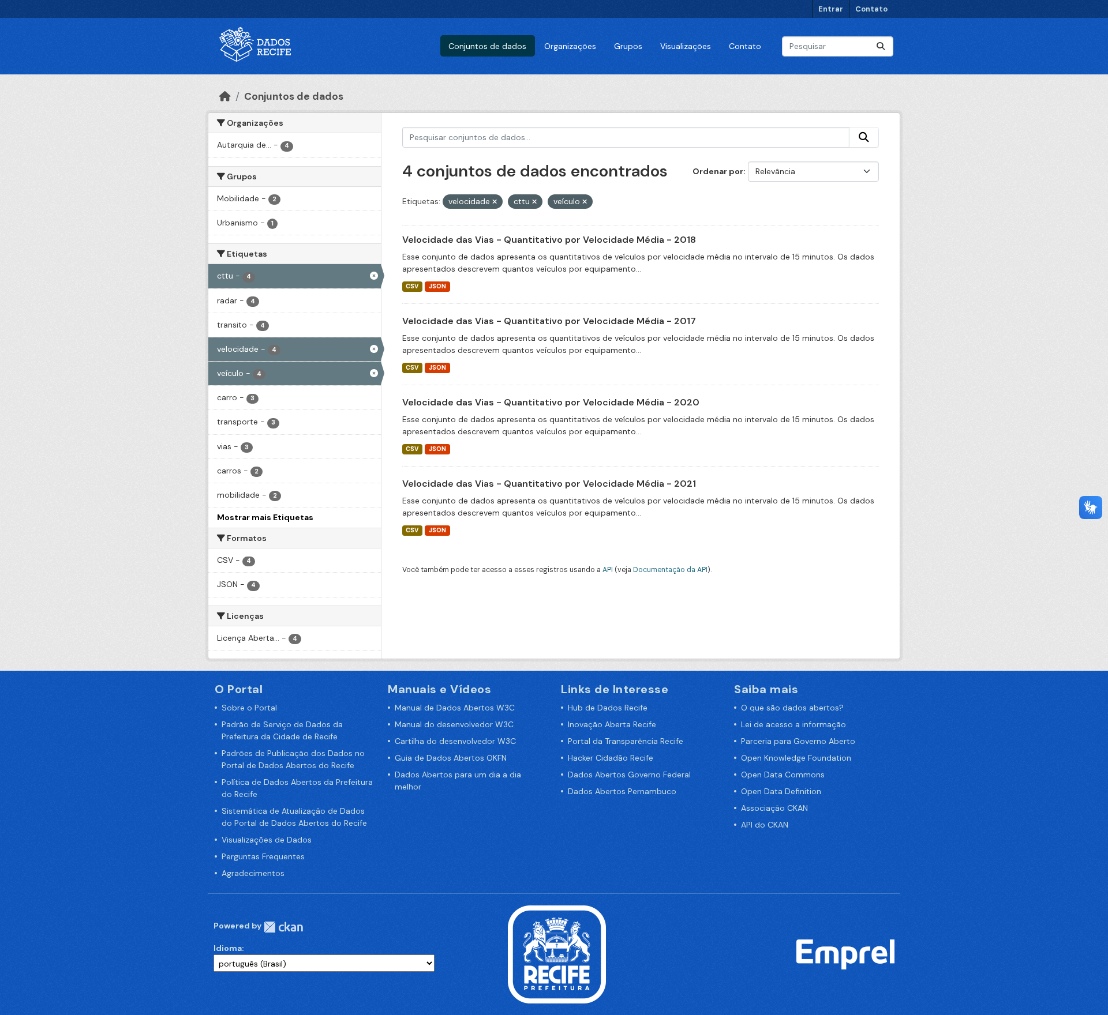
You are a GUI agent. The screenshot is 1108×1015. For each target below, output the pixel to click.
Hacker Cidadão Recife (610, 758)
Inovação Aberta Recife (612, 724)
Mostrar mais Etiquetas (265, 517)
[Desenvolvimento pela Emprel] (845, 953)
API (607, 569)
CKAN (283, 927)
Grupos (628, 46)
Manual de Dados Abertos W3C (455, 707)
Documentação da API (670, 569)
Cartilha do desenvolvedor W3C (455, 741)
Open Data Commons (783, 774)
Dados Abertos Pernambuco (622, 791)
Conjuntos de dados (487, 46)
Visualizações (685, 46)
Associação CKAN (774, 808)
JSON (437, 286)
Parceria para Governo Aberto (798, 741)
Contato (871, 9)
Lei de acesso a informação (793, 724)
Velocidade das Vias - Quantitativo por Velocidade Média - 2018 (549, 240)
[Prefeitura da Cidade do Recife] (557, 953)
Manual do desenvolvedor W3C (454, 724)
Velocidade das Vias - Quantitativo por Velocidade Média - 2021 (549, 484)
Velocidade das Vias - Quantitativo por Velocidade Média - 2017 (549, 321)
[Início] (225, 96)
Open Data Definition (781, 791)
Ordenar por (717, 171)
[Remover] (494, 202)
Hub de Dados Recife (607, 707)
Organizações (570, 46)
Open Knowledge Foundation (796, 758)
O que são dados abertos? (792, 707)
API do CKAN (764, 824)
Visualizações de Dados (267, 839)
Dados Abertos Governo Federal (629, 774)
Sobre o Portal (249, 707)
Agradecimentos (253, 873)
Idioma (228, 948)
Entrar (830, 9)
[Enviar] (880, 46)
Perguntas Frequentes (263, 856)
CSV (412, 286)
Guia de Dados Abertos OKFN (451, 758)
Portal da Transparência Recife (625, 741)
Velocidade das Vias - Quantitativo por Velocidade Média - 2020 (550, 402)
